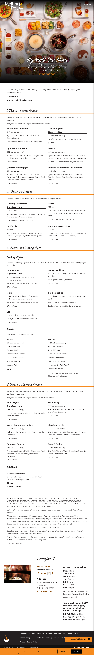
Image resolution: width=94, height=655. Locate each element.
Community (25, 638)
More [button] (88, 4)
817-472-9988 (43, 566)
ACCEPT (76, 651)
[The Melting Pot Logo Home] (14, 6)
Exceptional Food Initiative (32, 634)
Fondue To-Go (73, 634)
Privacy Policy (52, 638)
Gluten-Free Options (55, 634)
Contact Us (32, 642)
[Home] (6, 640)
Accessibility (38, 638)
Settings (63, 651)
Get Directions (45, 592)
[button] (78, 639)
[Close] (91, 651)
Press (22, 642)
